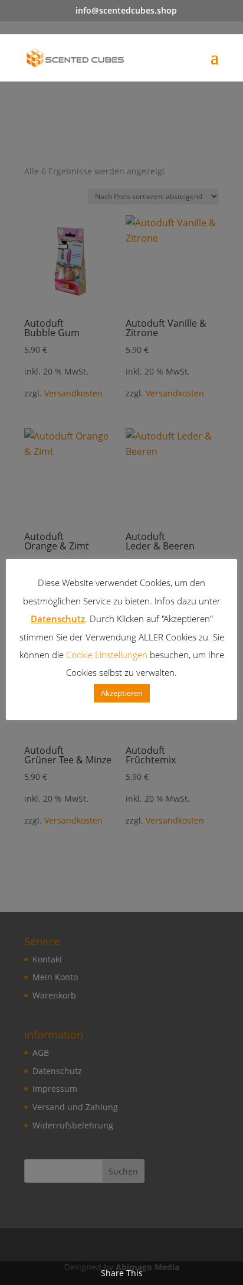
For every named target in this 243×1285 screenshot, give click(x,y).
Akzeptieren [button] (122, 693)
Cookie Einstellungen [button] (106, 655)
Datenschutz (58, 618)
